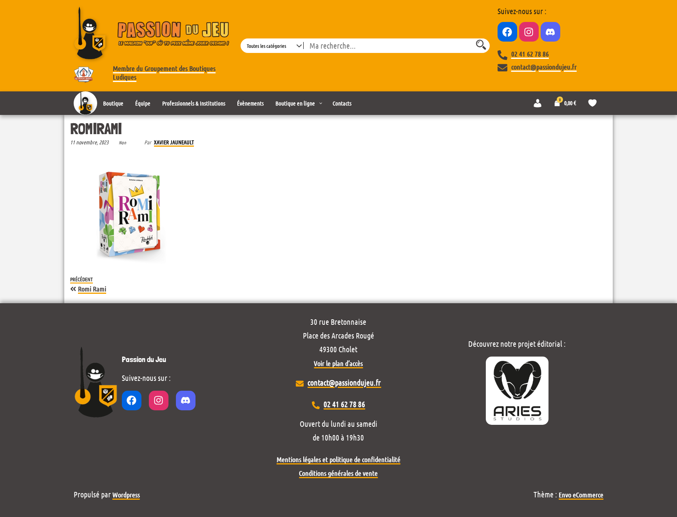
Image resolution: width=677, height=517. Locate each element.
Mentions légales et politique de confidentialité (338, 459)
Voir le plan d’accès (338, 363)
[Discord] (550, 32)
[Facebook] (507, 32)
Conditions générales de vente (338, 473)
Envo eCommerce (581, 494)
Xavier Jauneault (174, 142)
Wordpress (126, 494)
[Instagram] (529, 32)
